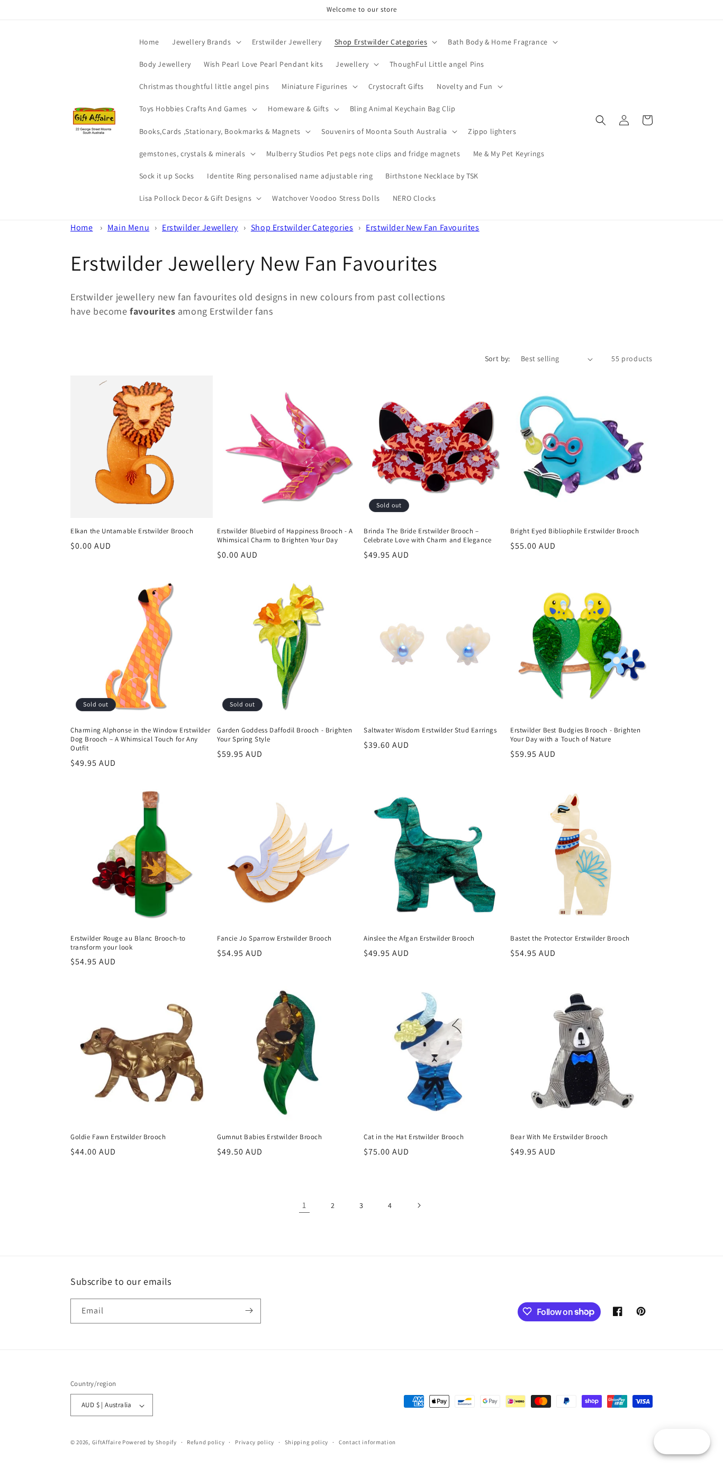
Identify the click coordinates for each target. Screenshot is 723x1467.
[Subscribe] (248, 1310)
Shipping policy (307, 1442)
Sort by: (497, 358)
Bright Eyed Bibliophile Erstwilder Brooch (574, 531)
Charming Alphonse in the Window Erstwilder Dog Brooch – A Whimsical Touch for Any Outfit (140, 739)
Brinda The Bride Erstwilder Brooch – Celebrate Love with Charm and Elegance (428, 535)
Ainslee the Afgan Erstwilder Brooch (419, 938)
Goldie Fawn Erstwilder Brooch (118, 1137)
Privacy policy (254, 1442)
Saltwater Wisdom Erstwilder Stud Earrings (430, 730)
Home (81, 227)
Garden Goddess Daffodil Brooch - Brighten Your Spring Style (285, 735)
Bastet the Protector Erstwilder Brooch (570, 938)
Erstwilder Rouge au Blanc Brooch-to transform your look (128, 943)
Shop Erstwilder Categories (302, 227)
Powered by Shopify (149, 1442)
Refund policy (205, 1442)
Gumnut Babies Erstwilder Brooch (269, 1137)
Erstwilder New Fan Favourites (422, 227)
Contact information (367, 1442)
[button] (206, 42)
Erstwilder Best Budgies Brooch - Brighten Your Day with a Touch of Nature (575, 735)
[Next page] (418, 1205)
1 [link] (304, 1205)
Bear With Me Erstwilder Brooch (559, 1137)
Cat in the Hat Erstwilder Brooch (414, 1137)
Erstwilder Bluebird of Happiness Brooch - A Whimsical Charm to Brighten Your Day (285, 535)
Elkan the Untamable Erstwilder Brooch (131, 531)
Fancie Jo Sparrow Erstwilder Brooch (274, 938)
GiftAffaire (106, 1442)
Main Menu (128, 227)
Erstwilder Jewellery (200, 227)
